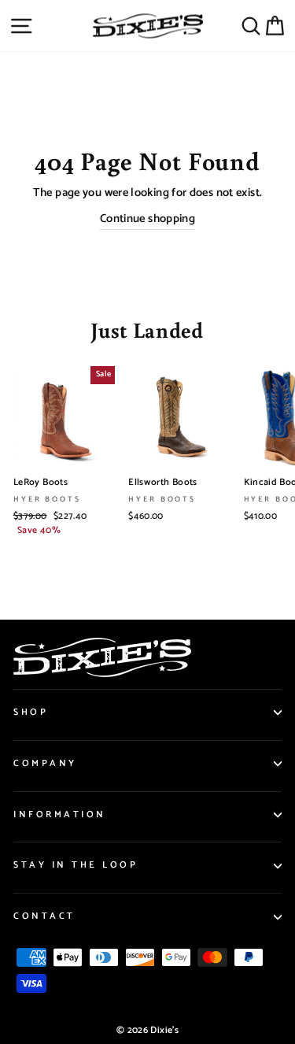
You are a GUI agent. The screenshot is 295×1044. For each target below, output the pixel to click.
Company (45, 763)
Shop (30, 712)
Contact (44, 916)
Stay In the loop (75, 864)
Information (59, 814)
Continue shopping (147, 219)
